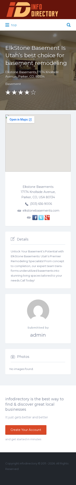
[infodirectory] (32, 9)
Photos (23, 357)
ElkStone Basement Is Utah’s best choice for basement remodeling (36, 56)
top (13, 25)
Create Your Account (26, 430)
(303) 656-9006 (41, 204)
